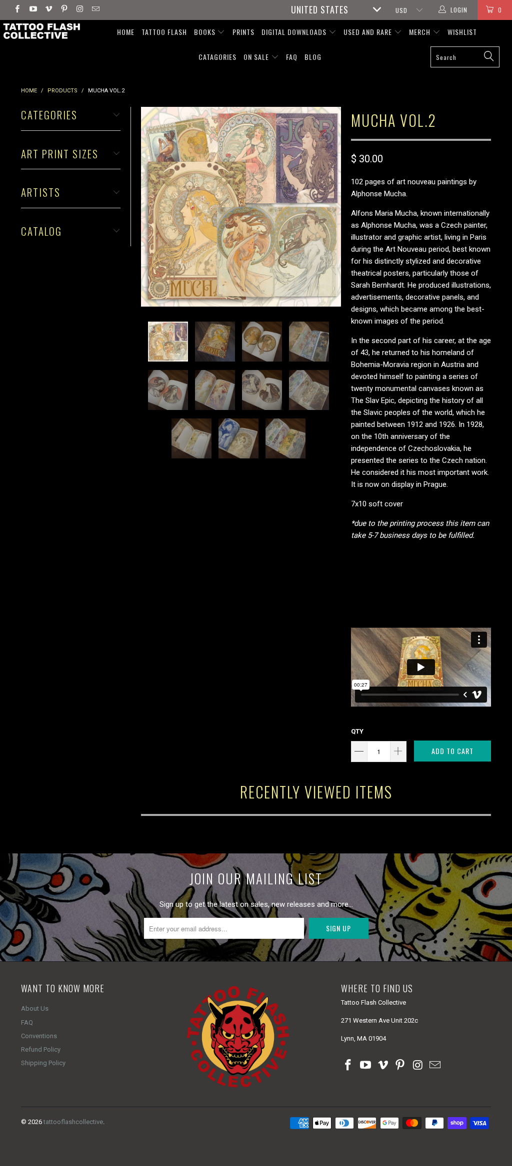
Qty (357, 731)
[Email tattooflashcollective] (94, 9)
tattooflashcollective (73, 1122)
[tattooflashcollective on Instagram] (79, 9)
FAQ (292, 56)
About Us (34, 1008)
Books (206, 31)
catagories (217, 56)
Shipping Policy (43, 1063)
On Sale (257, 56)
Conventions (39, 1036)
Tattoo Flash (164, 31)
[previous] (151, 207)
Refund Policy (40, 1049)
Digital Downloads (295, 31)
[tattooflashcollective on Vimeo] (48, 9)
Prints (243, 31)
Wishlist (462, 31)
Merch (420, 31)
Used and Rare (369, 31)
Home (125, 31)
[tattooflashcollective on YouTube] (32, 9)
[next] (331, 207)
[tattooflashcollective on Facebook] (16, 9)
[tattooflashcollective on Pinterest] (64, 9)
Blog (313, 56)
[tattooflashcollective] (41, 31)
